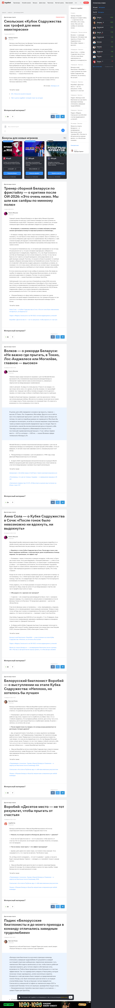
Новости (10, 12)
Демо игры (42, 2)
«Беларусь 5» (55, 86)
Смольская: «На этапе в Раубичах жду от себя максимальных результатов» (33, 769)
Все (65, 138)
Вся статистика (97, 66)
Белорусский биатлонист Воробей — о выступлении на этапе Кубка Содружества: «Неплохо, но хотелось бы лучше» (78, 71)
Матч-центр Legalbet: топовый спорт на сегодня (27, 98)
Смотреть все (75, 145)
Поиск (80, 2)
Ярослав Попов (13, 701)
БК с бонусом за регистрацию (21, 94)
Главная (4, 12)
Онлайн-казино (26, 2)
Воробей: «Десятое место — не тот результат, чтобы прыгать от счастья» (33, 319)
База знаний (69, 2)
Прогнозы (50, 2)
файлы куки (64, 997)
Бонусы (35, 2)
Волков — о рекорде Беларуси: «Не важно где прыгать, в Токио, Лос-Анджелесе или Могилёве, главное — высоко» (79, 39)
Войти (86, 2)
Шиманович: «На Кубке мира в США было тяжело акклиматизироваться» (33, 473)
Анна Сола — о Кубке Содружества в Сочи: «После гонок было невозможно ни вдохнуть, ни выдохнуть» (79, 55)
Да (10, 116)
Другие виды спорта (19, 12)
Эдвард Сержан (13, 37)
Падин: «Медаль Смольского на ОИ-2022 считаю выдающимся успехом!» (33, 315)
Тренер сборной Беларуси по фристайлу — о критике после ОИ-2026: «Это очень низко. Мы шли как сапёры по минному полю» (79, 20)
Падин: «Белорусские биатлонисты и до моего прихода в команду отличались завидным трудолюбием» (79, 100)
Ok (70, 997)
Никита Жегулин (13, 213)
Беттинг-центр (59, 2)
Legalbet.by (11, 823)
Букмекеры (16, 2)
